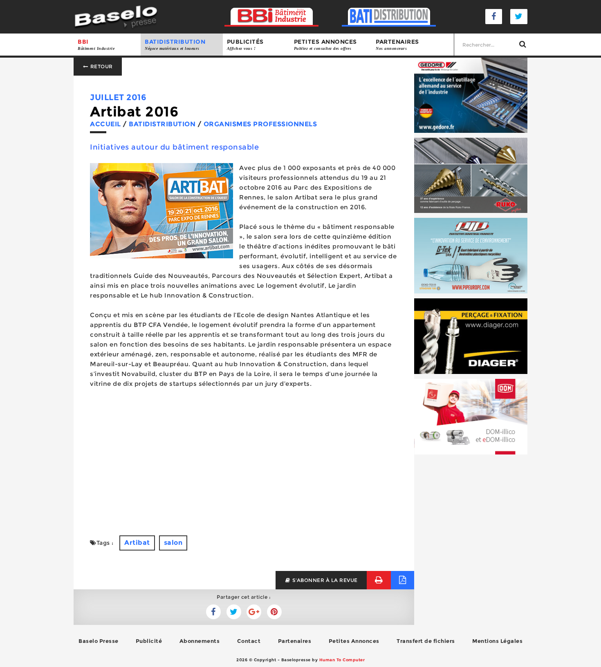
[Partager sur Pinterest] (274, 611)
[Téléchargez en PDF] (402, 580)
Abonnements (199, 641)
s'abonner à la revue (324, 580)
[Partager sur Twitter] (213, 611)
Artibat (137, 542)
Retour (101, 66)
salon (173, 542)
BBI (96, 44)
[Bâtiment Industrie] (271, 16)
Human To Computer (342, 660)
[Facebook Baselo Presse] (493, 16)
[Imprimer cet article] (379, 580)
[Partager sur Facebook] (233, 611)
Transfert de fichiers (426, 641)
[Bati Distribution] (389, 16)
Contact (249, 641)
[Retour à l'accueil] (116, 16)
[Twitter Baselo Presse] (518, 16)
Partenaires (397, 44)
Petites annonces (325, 44)
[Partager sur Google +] (254, 611)
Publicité (149, 641)
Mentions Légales (497, 641)
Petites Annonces (354, 641)
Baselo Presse (98, 641)
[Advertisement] (244, 462)
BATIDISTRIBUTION (175, 44)
